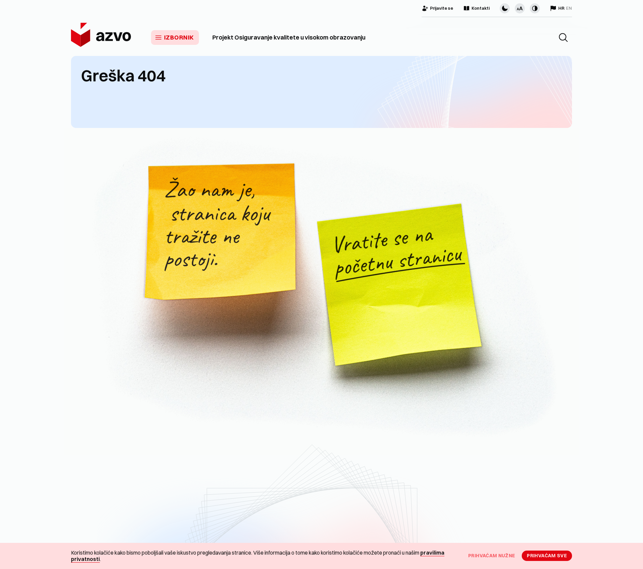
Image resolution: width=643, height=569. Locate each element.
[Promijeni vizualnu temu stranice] (505, 8)
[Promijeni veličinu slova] (520, 8)
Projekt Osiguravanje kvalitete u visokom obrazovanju (288, 37)
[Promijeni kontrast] (535, 8)
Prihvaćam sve (547, 556)
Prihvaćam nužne (491, 556)
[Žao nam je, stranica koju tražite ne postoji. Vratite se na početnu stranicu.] (321, 291)
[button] (563, 37)
